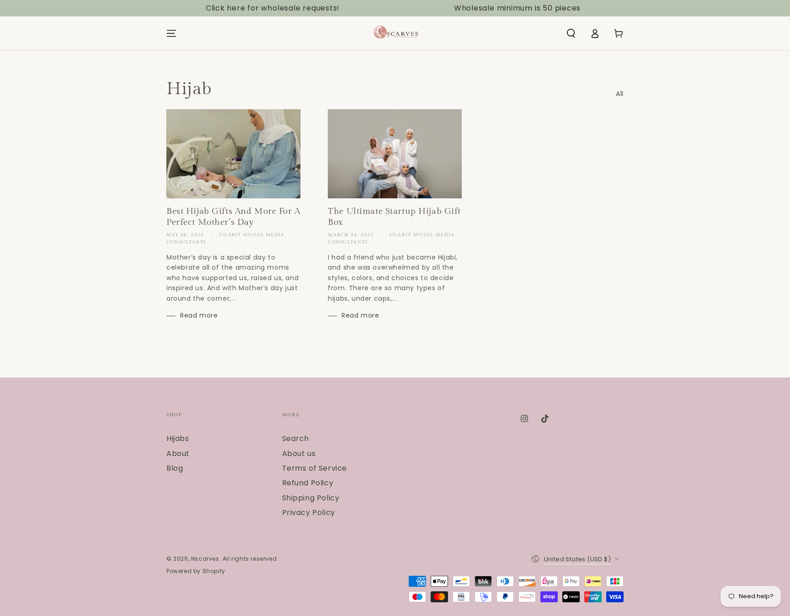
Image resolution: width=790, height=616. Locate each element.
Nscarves (205, 559)
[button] (571, 33)
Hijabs (177, 438)
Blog (174, 468)
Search (296, 438)
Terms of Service (314, 468)
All (620, 93)
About (178, 453)
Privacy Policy (308, 512)
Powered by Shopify (195, 571)
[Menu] (171, 33)
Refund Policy (308, 483)
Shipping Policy (311, 498)
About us (299, 453)
